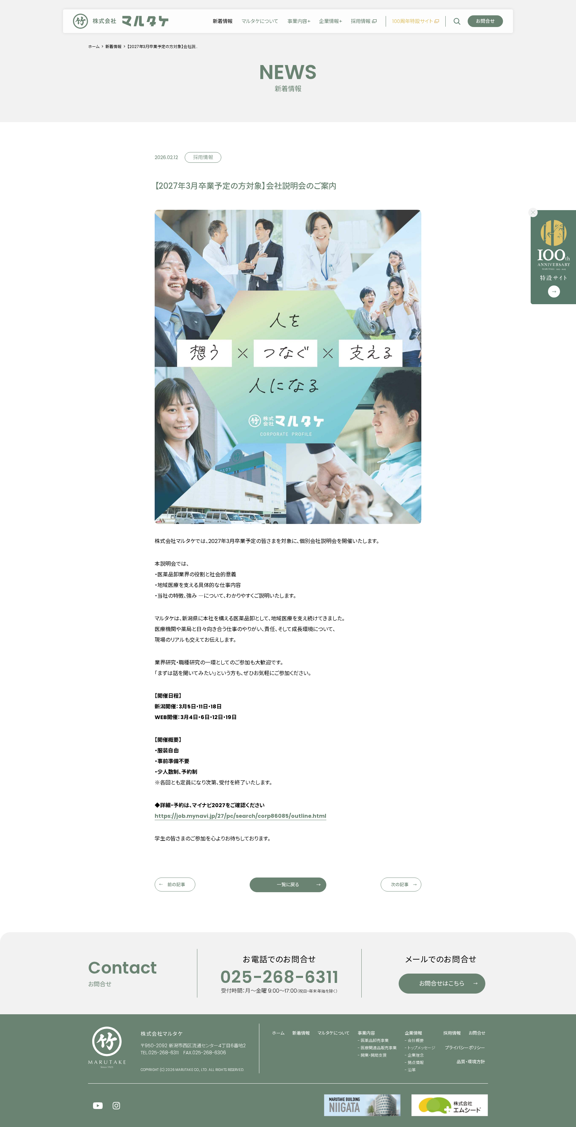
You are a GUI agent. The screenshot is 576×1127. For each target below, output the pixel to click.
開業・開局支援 (374, 1055)
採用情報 (361, 21)
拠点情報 (416, 1062)
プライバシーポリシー (465, 1048)
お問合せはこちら (441, 983)
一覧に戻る (288, 884)
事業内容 (297, 21)
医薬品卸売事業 (375, 1040)
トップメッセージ (421, 1048)
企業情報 (329, 21)
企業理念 (416, 1055)
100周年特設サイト (412, 21)
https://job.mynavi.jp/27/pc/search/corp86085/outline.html (240, 816)
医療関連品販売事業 (379, 1048)
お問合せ (477, 1033)
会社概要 (416, 1040)
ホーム (93, 46)
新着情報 (223, 21)
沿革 (412, 1070)
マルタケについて (260, 21)
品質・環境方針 (471, 1062)
